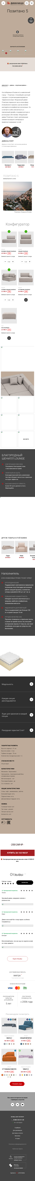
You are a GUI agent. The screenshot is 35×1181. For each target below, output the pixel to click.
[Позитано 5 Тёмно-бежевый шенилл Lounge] (28, 52)
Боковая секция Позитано (8, 251)
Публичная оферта (17, 1148)
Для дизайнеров (17, 1130)
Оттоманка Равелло (9, 1069)
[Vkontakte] (12, 1104)
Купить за (17, 853)
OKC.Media (22, 1173)
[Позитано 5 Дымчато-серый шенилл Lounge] (13, 52)
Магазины (17, 1135)
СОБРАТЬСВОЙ (31, 21)
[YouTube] (22, 1104)
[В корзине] (32, 3)
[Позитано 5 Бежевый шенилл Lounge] (6, 52)
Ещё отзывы (17, 959)
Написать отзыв (25, 883)
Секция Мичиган (26, 1038)
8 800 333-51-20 (27, 3)
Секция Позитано (23, 251)
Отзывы (17, 1138)
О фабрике (17, 1127)
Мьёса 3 (9, 1038)
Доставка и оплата (17, 1133)
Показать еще (17, 1084)
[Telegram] (17, 1104)
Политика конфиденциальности (17, 1144)
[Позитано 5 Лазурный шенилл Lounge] (21, 52)
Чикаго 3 (26, 1069)
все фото (26, 439)
